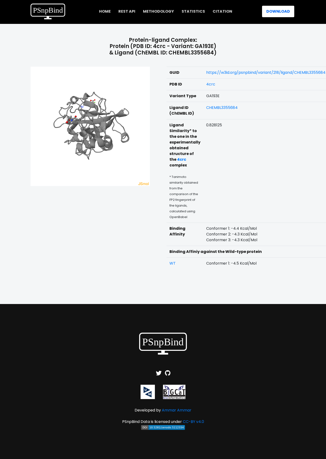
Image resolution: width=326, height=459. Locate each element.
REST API (126, 11)
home (105, 11)
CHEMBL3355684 (222, 107)
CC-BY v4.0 (193, 421)
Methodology (158, 11)
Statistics (193, 11)
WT (172, 263)
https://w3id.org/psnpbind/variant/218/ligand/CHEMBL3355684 (266, 72)
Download (278, 11)
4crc (210, 84)
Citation (222, 11)
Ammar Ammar (176, 410)
